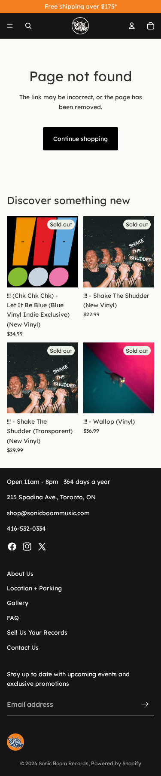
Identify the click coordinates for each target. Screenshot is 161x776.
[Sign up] (145, 705)
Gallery (17, 603)
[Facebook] (12, 546)
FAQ (13, 618)
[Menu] (10, 26)
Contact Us (23, 647)
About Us (20, 573)
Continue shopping (80, 139)
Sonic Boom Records (63, 763)
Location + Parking (34, 588)
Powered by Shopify (116, 763)
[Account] (131, 25)
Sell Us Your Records (37, 632)
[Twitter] (42, 546)
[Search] (28, 25)
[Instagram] (27, 546)
